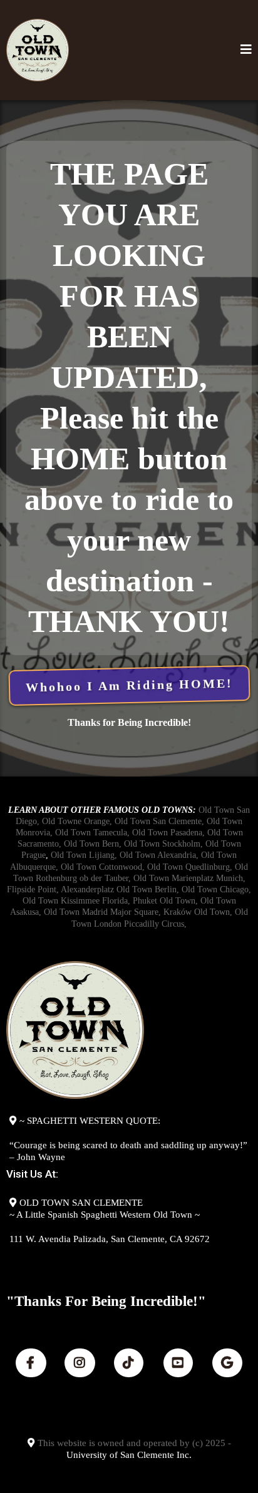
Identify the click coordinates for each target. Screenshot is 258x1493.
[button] (246, 50)
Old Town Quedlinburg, (189, 867)
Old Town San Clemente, (161, 821)
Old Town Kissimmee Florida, (76, 900)
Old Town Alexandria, (159, 855)
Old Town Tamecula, (92, 832)
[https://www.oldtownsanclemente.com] (37, 50)
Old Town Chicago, (216, 889)
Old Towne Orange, (77, 821)
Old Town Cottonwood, (103, 867)
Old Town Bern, (92, 843)
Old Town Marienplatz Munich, (189, 878)
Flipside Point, (33, 889)
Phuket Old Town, (165, 900)
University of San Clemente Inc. (129, 1455)
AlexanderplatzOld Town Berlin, (120, 889)
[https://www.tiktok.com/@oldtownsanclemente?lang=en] (128, 1362)
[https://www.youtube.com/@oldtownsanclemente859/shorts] (178, 1362)
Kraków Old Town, (197, 912)
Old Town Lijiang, (84, 855)
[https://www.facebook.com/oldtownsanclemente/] (31, 1362)
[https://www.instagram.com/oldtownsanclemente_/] (79, 1362)
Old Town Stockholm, (162, 843)
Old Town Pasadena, (168, 832)
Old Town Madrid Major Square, (102, 912)
